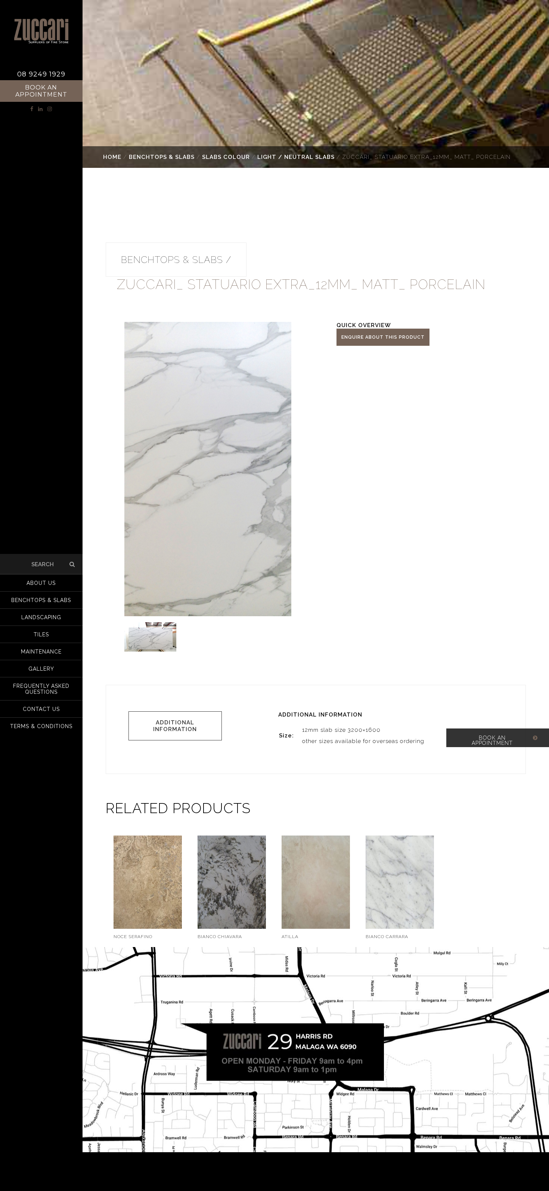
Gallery (41, 669)
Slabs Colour (226, 157)
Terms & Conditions (41, 726)
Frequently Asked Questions (41, 689)
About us (41, 583)
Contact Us (41, 709)
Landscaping (41, 617)
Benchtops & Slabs (162, 157)
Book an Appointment (41, 91)
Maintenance (41, 652)
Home (112, 157)
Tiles (41, 634)
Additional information (175, 726)
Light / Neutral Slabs (296, 157)
